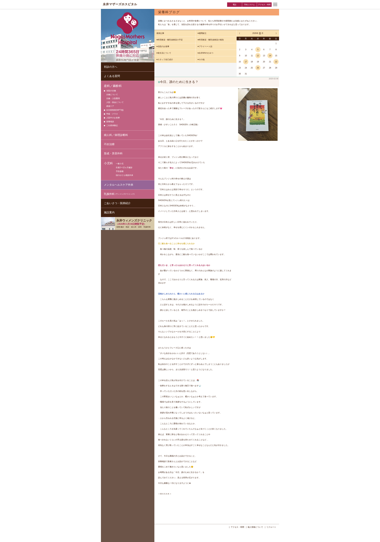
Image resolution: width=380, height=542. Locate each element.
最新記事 (160, 33)
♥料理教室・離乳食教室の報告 (211, 40)
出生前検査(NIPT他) (115, 110)
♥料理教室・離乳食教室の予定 (169, 40)
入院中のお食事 (113, 118)
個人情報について (255, 527)
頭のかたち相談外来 (124, 175)
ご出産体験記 (112, 125)
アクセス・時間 (264, 5)
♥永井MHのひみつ (205, 53)
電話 (234, 5)
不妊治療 (109, 144)
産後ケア (110, 106)
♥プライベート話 (205, 46)
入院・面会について (115, 102)
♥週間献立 (202, 33)
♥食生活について (163, 53)
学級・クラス (112, 114)
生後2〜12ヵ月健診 (124, 167)
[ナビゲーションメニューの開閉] (275, 4)
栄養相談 (110, 121)
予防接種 (120, 171)
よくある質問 (112, 76)
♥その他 (201, 59)
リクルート (271, 527)
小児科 (108, 163)
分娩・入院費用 (113, 98)
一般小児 (120, 163)
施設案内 (109, 212)
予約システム (249, 5)
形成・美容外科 (113, 153)
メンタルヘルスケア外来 (118, 184)
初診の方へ (110, 66)
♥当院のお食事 (162, 46)
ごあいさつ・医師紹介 (117, 203)
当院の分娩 (111, 91)
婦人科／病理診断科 (116, 135)
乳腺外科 (119, 193)
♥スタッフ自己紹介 (164, 59)
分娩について (112, 94)
